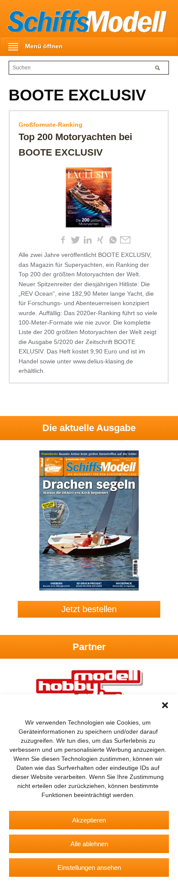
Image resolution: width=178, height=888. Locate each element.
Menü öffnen (44, 46)
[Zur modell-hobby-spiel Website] (89, 688)
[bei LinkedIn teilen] (88, 240)
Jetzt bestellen (89, 609)
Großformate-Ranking (51, 124)
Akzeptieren (89, 820)
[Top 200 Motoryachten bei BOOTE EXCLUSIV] (89, 199)
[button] (165, 705)
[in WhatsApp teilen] (113, 240)
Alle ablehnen (89, 843)
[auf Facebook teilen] (62, 240)
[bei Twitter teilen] (75, 240)
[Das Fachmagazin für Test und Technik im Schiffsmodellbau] (83, 19)
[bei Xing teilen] (100, 240)
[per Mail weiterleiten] (125, 240)
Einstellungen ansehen (89, 867)
